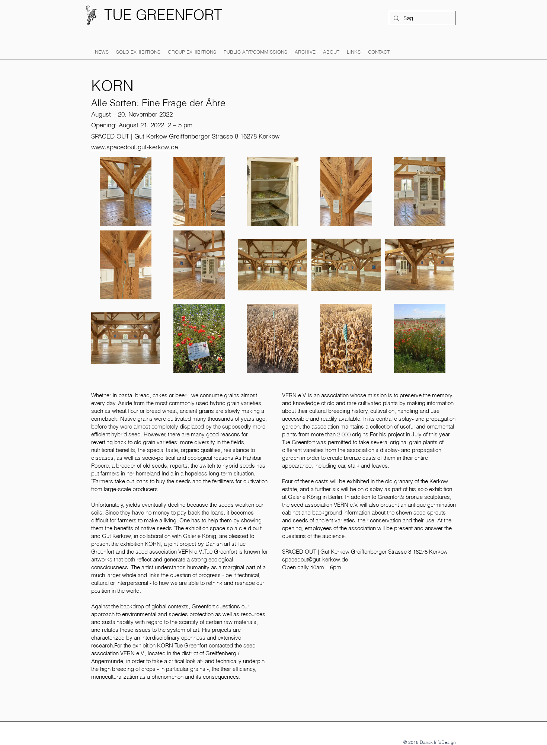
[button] (138, 52)
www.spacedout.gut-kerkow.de (134, 147)
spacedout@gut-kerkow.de (315, 559)
